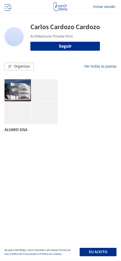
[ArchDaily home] (60, 6)
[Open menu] (7, 7)
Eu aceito (98, 252)
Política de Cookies (50, 254)
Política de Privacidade (23, 254)
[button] (19, 67)
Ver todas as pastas (100, 66)
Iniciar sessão (104, 7)
